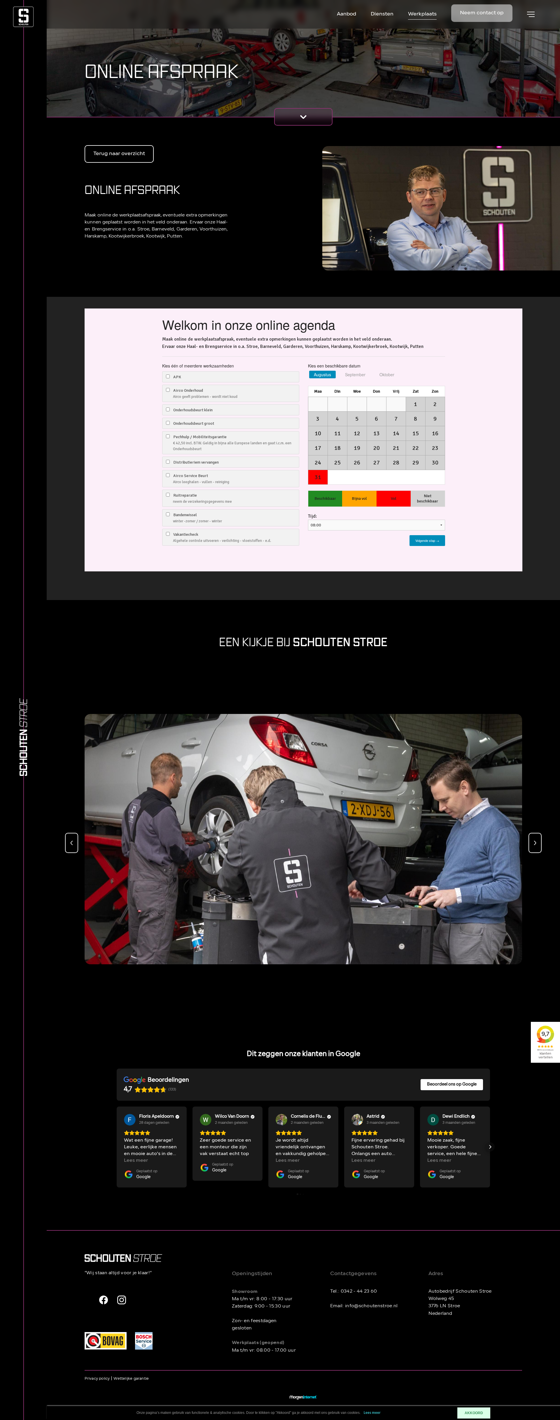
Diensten (382, 14)
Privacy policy (97, 1378)
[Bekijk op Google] (130, 1120)
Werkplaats (422, 14)
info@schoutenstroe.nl (371, 1305)
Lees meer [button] (136, 1160)
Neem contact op (482, 13)
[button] (116, 1147)
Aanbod (346, 14)
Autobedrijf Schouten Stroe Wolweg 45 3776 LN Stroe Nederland (460, 1302)
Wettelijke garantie (131, 1378)
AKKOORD (474, 1413)
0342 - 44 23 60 (359, 1291)
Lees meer (372, 1413)
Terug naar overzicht (119, 154)
